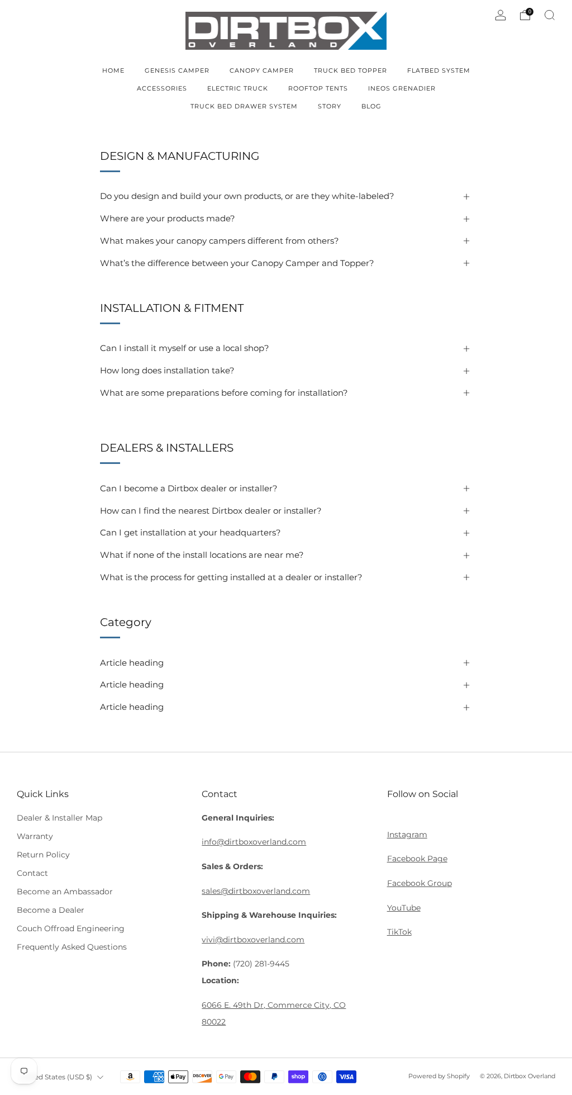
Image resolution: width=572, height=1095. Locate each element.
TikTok (399, 931)
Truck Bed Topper (350, 70)
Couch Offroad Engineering (71, 928)
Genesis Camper (177, 70)
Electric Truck (237, 88)
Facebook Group (419, 883)
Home (113, 70)
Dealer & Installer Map (59, 817)
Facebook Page (417, 858)
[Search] (549, 15)
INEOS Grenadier (402, 88)
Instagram (407, 834)
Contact (32, 873)
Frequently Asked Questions (72, 946)
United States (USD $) (56, 1077)
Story (329, 106)
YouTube (404, 907)
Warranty (35, 836)
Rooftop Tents (318, 88)
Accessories (162, 88)
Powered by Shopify (439, 1076)
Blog (371, 106)
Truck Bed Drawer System (244, 106)
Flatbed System (438, 70)
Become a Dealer (50, 910)
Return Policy (43, 854)
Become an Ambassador (65, 891)
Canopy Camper (262, 70)
